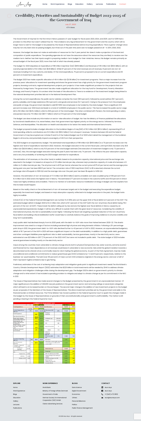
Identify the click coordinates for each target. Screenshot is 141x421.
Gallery (90, 4)
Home (44, 4)
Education (79, 4)
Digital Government (79, 391)
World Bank (47, 387)
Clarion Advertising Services (52, 404)
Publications (111, 4)
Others (74, 398)
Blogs (70, 4)
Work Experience (57, 4)
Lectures (99, 4)
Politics (74, 405)
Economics (76, 394)
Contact (122, 4)
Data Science (77, 387)
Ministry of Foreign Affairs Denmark (55, 391)
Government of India (50, 394)
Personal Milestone (78, 401)
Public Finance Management (82, 408)
